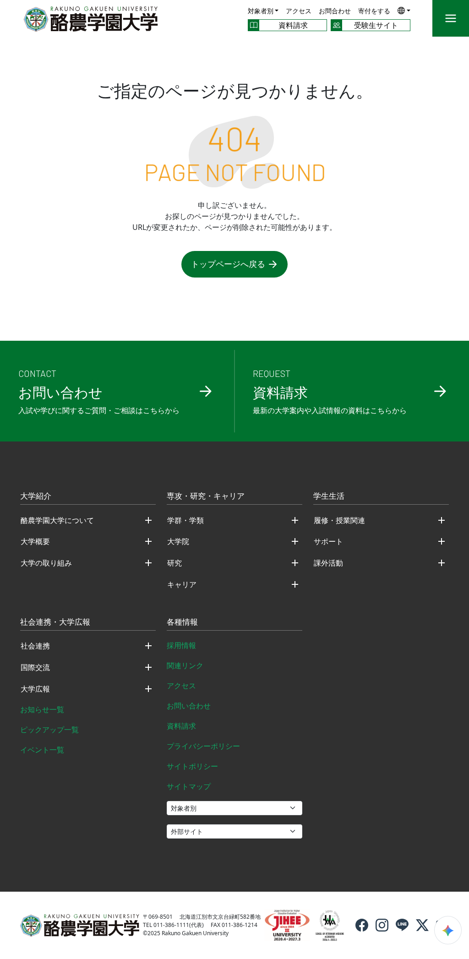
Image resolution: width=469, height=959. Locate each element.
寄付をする (374, 10)
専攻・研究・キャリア (206, 496)
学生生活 (328, 496)
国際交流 (35, 667)
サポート (328, 541)
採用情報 (181, 645)
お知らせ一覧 (42, 709)
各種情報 (182, 622)
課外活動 (328, 563)
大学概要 (35, 541)
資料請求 (181, 726)
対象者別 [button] (260, 10)
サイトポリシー (192, 766)
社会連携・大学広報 (55, 622)
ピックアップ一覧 (49, 730)
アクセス (298, 10)
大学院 (178, 541)
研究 (174, 563)
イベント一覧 (42, 750)
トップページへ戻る (228, 263)
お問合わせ (335, 10)
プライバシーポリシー (203, 746)
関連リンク (185, 665)
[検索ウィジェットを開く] (448, 930)
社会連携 (35, 646)
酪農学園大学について (57, 520)
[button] (404, 10)
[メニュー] (450, 18)
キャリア (181, 584)
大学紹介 (35, 496)
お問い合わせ (189, 706)
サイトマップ (189, 786)
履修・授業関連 (339, 520)
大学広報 (35, 689)
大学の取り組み (46, 563)
